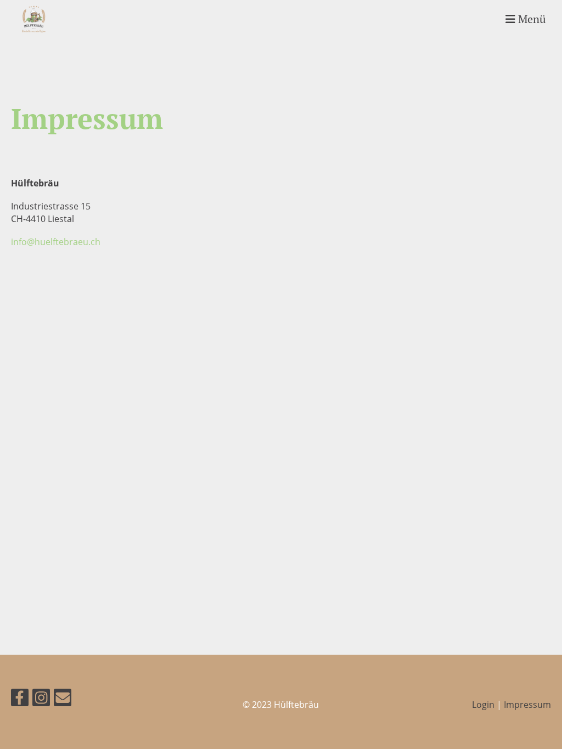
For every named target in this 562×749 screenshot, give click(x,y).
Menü (530, 19)
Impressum (527, 705)
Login (483, 705)
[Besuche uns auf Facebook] (20, 699)
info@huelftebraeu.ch (55, 242)
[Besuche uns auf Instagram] (41, 699)
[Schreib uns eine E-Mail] (62, 699)
